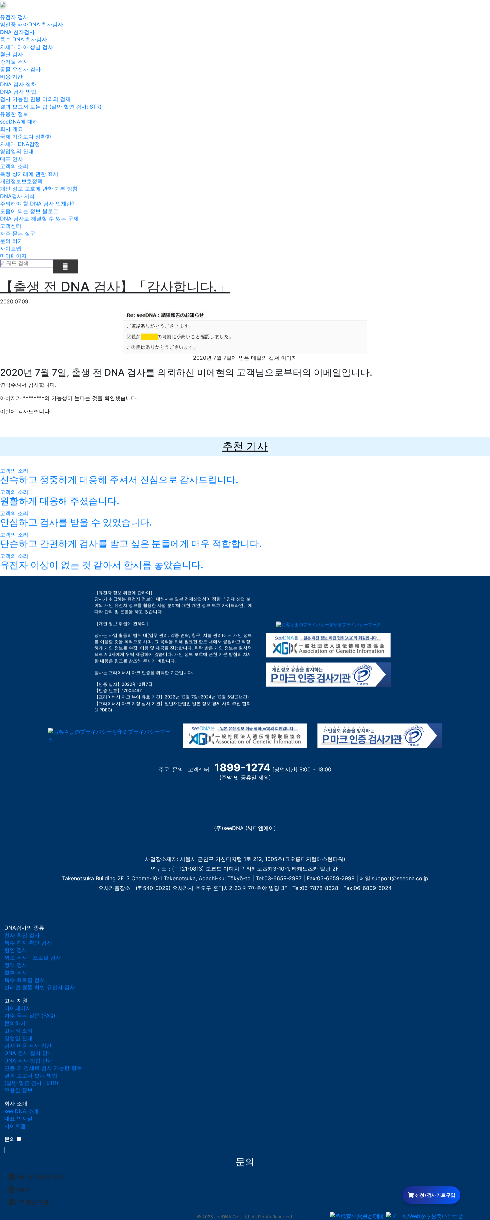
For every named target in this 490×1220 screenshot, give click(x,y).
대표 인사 (11, 159)
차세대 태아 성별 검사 (26, 47)
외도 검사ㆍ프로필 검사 (32, 957)
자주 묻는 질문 (17, 233)
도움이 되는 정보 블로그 (29, 211)
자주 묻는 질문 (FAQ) (29, 1015)
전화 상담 (38, 1176)
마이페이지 (13, 255)
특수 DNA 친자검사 (23, 39)
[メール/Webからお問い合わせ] (424, 1216)
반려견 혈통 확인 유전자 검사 (39, 987)
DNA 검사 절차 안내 (28, 1052)
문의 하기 (11, 240)
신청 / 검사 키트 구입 (435, 1195)
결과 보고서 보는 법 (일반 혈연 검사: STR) (51, 106)
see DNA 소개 (21, 1111)
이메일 (22, 1189)
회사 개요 (11, 129)
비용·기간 (11, 76)
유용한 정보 (14, 114)
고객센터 (10, 225)
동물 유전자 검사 (20, 69)
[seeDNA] (17, 810)
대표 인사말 (18, 1118)
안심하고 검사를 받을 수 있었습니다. (76, 522)
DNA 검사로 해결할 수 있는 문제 (39, 218)
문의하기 (15, 1023)
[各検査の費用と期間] (356, 1216)
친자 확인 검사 (22, 935)
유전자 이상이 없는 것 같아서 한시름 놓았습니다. (101, 565)
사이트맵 (10, 248)
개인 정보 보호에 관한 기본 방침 (39, 188)
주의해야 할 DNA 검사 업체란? (37, 203)
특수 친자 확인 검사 (28, 942)
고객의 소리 (14, 166)
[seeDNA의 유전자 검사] (2, 4)
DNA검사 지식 (17, 196)
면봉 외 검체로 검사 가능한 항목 (43, 1067)
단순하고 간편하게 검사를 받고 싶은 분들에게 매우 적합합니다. (131, 543)
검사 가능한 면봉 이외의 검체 (35, 99)
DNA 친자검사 (17, 32)
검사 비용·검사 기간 (28, 1045)
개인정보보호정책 (21, 181)
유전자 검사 (14, 17)
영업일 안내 (18, 1038)
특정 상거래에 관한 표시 (29, 174)
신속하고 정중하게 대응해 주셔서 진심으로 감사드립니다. (119, 479)
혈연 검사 (11, 54)
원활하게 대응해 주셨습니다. (59, 501)
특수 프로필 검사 (24, 980)
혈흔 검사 (15, 972)
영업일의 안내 (17, 151)
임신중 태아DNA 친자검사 (31, 24)
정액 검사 (15, 965)
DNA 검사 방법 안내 (28, 1060)
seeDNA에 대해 (19, 121)
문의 (9, 1139)
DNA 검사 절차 (18, 84)
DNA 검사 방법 (18, 91)
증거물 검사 (14, 61)
